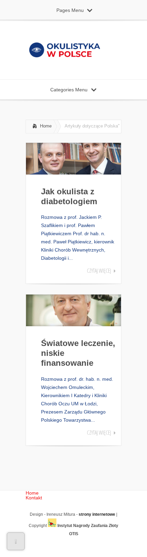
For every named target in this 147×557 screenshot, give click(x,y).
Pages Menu (70, 10)
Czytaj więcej (99, 270)
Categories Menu (69, 89)
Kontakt (34, 497)
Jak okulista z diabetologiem (69, 196)
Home (46, 126)
